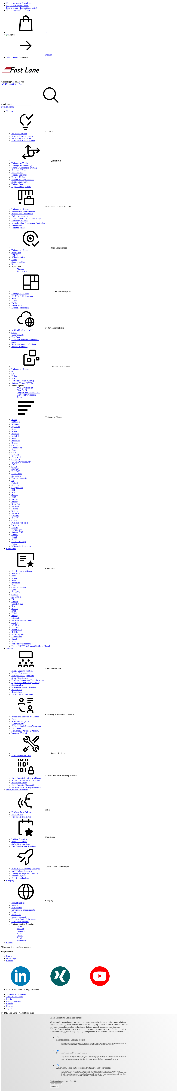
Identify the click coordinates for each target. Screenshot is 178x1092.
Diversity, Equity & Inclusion (23, 919)
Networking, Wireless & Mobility (25, 731)
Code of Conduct (18, 917)
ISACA (14, 495)
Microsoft (15, 506)
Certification (11, 548)
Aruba (14, 431)
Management (16, 907)
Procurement (16, 225)
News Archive (17, 814)
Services (9, 648)
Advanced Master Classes (22, 136)
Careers (9, 943)
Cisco (13, 450)
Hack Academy (17, 685)
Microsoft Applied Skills (21, 620)
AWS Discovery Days (20, 844)
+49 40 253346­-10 (8, 84)
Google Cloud (17, 488)
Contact (22, 84)
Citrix (13, 452)
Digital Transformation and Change (26, 218)
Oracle (14, 520)
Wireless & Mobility (19, 346)
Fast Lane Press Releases (21, 812)
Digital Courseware (19, 182)
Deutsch (48, 55)
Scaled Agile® (17, 634)
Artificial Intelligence (20, 721)
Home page (11, 958)
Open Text (15, 518)
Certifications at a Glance (21, 571)
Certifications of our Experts (23, 910)
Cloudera (15, 455)
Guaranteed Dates (18, 170)
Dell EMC (15, 471)
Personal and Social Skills (22, 214)
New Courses (17, 172)
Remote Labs (16, 692)
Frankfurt (20, 929)
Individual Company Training (23, 687)
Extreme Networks (19, 478)
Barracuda (15, 441)
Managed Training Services (22, 675)
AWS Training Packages (21, 871)
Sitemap (9, 1006)
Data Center (16, 337)
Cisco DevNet (22, 390)
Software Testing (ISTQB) (22, 383)
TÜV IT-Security (18, 541)
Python (14, 376)
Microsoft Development (26, 395)
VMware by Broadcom (21, 546)
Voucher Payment (18, 876)
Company (10, 880)
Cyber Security (17, 335)
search (3, 104)
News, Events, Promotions (17, 790)
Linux (13, 342)
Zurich (19, 938)
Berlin (19, 926)
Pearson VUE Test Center (22, 694)
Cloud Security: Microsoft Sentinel (25, 785)
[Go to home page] (20, 79)
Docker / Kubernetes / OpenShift (25, 339)
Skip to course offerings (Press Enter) (21, 8)
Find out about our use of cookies (63, 1081)
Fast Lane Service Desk (21, 755)
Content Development (20, 673)
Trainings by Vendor (19, 163)
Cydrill (14, 466)
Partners (14, 912)
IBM (13, 492)
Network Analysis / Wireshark (23, 344)
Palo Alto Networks (19, 523)
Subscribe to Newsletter (21, 817)
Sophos (14, 534)
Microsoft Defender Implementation (26, 787)
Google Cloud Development (28, 392)
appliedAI (15, 427)
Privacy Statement (13, 1001)
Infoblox (15, 499)
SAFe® (14, 255)
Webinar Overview (19, 839)
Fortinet (14, 483)
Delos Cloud (16, 473)
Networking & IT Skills (21, 138)
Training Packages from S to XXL (25, 873)
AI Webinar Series (19, 841)
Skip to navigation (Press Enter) (19, 3)
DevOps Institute (18, 262)
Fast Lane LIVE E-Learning (23, 141)
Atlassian (20, 269)
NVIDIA (15, 513)
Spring (19, 397)
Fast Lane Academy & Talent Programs (27, 680)
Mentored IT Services (20, 733)
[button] (23, 57)
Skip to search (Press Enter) (17, 5)
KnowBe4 (15, 504)
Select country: (12, 57)
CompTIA (15, 459)
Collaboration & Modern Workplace (26, 726)
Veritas (14, 544)
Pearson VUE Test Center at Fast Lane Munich (30, 646)
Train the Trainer (18, 228)
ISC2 (13, 497)
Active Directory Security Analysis (25, 780)
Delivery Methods (18, 177)
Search (9, 956)
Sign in (9, 1008)
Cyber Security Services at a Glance (26, 778)
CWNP (14, 464)
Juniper (14, 502)
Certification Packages (20, 878)
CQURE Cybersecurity (21, 462)
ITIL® (14, 301)
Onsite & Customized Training (24, 168)
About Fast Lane (18, 903)
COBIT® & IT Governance (23, 296)
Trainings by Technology (21, 165)
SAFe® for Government (21, 257)
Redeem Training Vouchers (22, 179)
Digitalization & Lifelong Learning (25, 682)
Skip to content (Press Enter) (18, 10)
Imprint (9, 999)
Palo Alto (15, 627)
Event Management (19, 678)
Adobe (14, 419)
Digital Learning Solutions (22, 671)
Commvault (16, 457)
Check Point (16, 448)
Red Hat (14, 527)
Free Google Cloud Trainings (23, 846)
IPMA (14, 298)
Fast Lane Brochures (20, 921)
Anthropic (15, 424)
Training (9, 111)
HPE (13, 490)
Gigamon (15, 485)
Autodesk (15, 436)
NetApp (14, 509)
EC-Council (16, 476)
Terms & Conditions (14, 997)
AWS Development (25, 388)
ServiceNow (22, 271)
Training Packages (19, 175)
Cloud (14, 332)
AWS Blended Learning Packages (25, 869)
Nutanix (14, 511)
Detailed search (7, 107)
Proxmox (15, 525)
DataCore (15, 469)
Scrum (14, 259)
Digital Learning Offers (21, 186)
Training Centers (18, 184)
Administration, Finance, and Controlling (28, 223)
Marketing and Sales (19, 221)
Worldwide (21, 940)
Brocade (14, 443)
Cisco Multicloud (18, 587)
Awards (14, 905)
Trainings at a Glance (20, 209)
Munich (20, 933)
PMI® (14, 303)
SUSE (14, 539)
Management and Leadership (23, 211)
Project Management (19, 216)
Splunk (14, 537)
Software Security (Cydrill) (22, 381)
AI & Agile (16, 252)
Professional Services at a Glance (25, 717)
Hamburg (20, 931)
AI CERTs (15, 422)
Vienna (20, 936)
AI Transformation (19, 134)
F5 (12, 480)
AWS (13, 438)
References (16, 914)
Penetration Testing (19, 783)
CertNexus (15, 445)
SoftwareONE (17, 532)
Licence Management (20, 308)
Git (12, 371)
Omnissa (15, 516)
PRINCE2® (16, 305)
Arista (13, 429)
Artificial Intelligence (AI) (22, 330)
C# (12, 374)
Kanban (14, 264)
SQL (13, 378)
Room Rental (16, 690)
